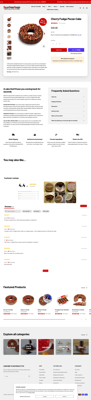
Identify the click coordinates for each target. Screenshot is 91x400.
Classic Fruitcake (25, 309)
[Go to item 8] (9, 59)
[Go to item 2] (9, 25)
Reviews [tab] (9, 206)
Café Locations (70, 6)
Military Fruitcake (42, 309)
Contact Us (56, 383)
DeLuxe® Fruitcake (36, 6)
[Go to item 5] (9, 42)
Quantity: (53, 40)
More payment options (76, 53)
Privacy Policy (31, 392)
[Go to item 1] (9, 19)
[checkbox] (46, 211)
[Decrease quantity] (53, 43)
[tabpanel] (45, 241)
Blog (76, 372)
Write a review (83, 205)
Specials (62, 6)
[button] (67, 97)
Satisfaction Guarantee (59, 377)
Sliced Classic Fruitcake (78, 309)
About (55, 6)
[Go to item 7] (9, 53)
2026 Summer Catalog (52, 9)
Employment (78, 380)
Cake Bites (41, 375)
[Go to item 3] (9, 31)
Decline (64, 396)
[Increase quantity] (60, 43)
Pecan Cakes (42, 372)
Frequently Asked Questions (60, 372)
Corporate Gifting (57, 380)
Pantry (40, 383)
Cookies (41, 380)
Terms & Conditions (80, 383)
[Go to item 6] (9, 48)
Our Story (77, 369)
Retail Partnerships (80, 377)
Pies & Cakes (42, 377)
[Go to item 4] (9, 36)
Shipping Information (58, 375)
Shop (43, 6)
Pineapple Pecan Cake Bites (62, 309)
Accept (45, 396)
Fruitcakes (41, 369)
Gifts (49, 6)
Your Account (56, 369)
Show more (45, 270)
